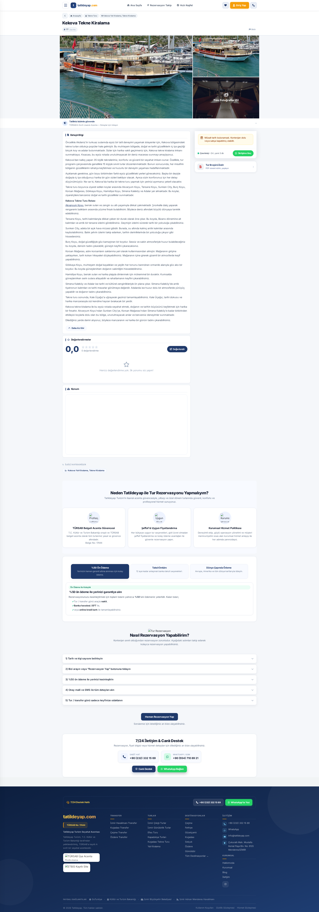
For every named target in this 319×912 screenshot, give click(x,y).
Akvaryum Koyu (74, 205)
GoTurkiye (97, 899)
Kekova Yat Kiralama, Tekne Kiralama (86, 470)
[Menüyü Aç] (65, 5)
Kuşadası (189, 837)
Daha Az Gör (78, 328)
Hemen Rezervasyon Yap (159, 716)
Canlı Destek (145, 769)
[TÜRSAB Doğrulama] (81, 857)
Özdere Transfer (118, 837)
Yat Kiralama (154, 846)
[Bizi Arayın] (253, 5)
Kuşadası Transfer (119, 827)
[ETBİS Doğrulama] (76, 868)
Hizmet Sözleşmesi (246, 908)
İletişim (226, 877)
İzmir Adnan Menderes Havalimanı (197, 899)
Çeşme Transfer (118, 832)
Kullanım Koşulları (204, 908)
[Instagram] (225, 884)
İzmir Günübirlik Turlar (159, 827)
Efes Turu (153, 832)
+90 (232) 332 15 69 (143, 758)
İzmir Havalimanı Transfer (123, 823)
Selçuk (188, 841)
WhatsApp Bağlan (174, 769)
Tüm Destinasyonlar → (197, 856)
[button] (185, 5)
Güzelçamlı (191, 832)
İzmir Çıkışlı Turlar (157, 823)
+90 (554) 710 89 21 (185, 758)
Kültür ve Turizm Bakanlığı (123, 899)
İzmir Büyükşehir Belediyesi (157, 899)
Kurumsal (227, 867)
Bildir (253, 29)
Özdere (189, 846)
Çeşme (188, 823)
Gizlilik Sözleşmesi (225, 908)
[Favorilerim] (225, 5)
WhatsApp (233, 829)
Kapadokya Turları (157, 837)
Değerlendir (179, 349)
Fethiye (189, 827)
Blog (224, 872)
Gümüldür (190, 851)
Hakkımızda (228, 863)
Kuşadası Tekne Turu (158, 841)
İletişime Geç (244, 153)
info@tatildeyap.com (238, 835)
